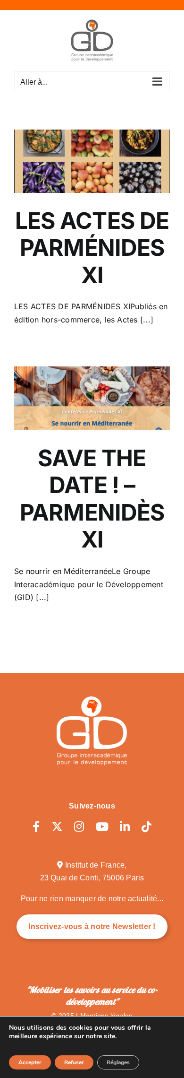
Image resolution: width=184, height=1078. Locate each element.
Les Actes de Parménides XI (92, 248)
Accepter (30, 1062)
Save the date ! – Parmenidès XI (92, 499)
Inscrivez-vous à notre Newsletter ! (91, 926)
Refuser (74, 1062)
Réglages (118, 1062)
